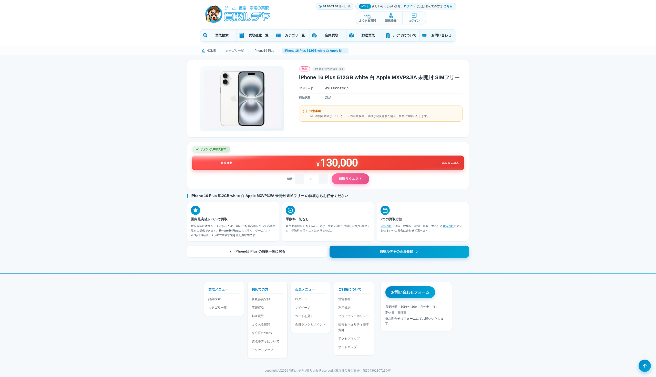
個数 (290, 178)
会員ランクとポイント (310, 324)
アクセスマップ (262, 350)
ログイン (409, 6)
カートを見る (304, 316)
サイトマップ (347, 347)
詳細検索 (214, 299)
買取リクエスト (350, 179)
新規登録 (390, 20)
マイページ (302, 307)
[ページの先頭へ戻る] (645, 366)
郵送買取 (368, 35)
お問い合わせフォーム (410, 292)
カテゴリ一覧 (295, 35)
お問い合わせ (441, 35)
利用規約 (344, 307)
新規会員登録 (261, 299)
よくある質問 (367, 20)
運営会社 (344, 299)
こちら (448, 6)
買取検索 (222, 35)
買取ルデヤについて (265, 341)
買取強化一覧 (259, 35)
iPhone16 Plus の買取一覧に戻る (259, 251)
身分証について (262, 333)
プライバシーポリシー (353, 316)
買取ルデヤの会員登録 (396, 251)
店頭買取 (331, 35)
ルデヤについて (404, 35)
